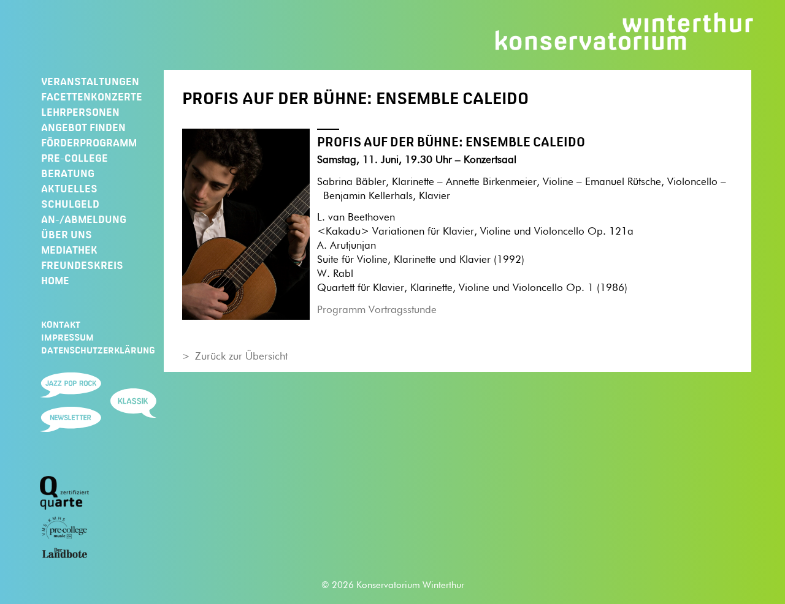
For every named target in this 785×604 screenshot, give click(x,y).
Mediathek (69, 250)
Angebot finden (83, 127)
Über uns (66, 234)
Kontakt (60, 324)
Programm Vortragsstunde (377, 310)
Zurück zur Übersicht (241, 357)
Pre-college (74, 158)
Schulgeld (70, 204)
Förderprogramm (89, 143)
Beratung (67, 173)
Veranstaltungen (90, 81)
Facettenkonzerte (91, 97)
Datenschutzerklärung (98, 350)
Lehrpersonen (80, 112)
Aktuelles (69, 189)
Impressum (67, 337)
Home (55, 280)
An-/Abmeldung (83, 219)
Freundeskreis (82, 265)
